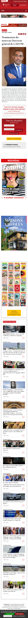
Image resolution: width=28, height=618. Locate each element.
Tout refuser (20, 614)
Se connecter (18, 130)
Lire (23, 337)
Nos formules (23, 5)
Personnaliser (7, 616)
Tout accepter (10, 614)
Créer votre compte (14, 5)
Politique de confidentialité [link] (19, 616)
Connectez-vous (7, 5)
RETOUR (4, 30)
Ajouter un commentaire (14, 139)
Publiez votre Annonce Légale (20, 1)
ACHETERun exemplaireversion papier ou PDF (14, 312)
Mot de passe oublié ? (14, 133)
